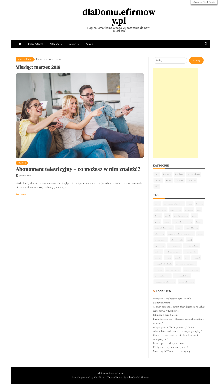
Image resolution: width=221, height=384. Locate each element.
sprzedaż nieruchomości (186, 264)
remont (168, 258)
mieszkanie (159, 234)
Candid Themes (140, 377)
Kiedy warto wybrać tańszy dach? (170, 347)
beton (157, 204)
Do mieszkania (194, 174)
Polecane (22, 163)
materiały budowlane (163, 228)
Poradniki (191, 180)
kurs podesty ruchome (182, 222)
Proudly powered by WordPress (89, 377)
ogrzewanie (159, 246)
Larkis (198, 222)
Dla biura (167, 174)
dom (199, 210)
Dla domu (179, 174)
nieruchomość (177, 240)
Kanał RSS (163, 291)
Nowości (158, 180)
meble (178, 228)
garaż (194, 216)
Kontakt (89, 44)
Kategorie (54, 44)
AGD (157, 174)
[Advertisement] (175, 113)
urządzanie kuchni (162, 276)
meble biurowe (192, 228)
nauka (200, 234)
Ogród (169, 180)
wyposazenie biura (182, 276)
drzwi (167, 216)
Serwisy (72, 44)
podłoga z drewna (173, 252)
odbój (189, 240)
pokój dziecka (190, 252)
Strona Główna (35, 44)
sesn (187, 258)
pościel (158, 258)
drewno (158, 216)
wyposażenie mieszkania (165, 282)
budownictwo (160, 210)
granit (157, 222)
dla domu (189, 210)
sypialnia (158, 270)
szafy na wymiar (173, 270)
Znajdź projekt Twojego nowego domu (173, 326)
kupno (166, 222)
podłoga (158, 252)
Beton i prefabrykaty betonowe (169, 343)
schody (178, 258)
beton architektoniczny (173, 204)
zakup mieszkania (186, 282)
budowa (199, 204)
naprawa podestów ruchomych (180, 234)
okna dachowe (174, 246)
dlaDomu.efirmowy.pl (119, 16)
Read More (21, 194)
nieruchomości (161, 240)
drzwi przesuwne (181, 216)
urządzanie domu (191, 270)
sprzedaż (196, 258)
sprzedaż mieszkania (163, 264)
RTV (157, 186)
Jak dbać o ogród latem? (165, 314)
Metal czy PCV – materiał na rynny (171, 351)
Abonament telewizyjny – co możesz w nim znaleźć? (78, 169)
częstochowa (175, 210)
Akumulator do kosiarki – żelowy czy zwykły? (177, 331)
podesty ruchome (191, 246)
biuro (190, 204)
